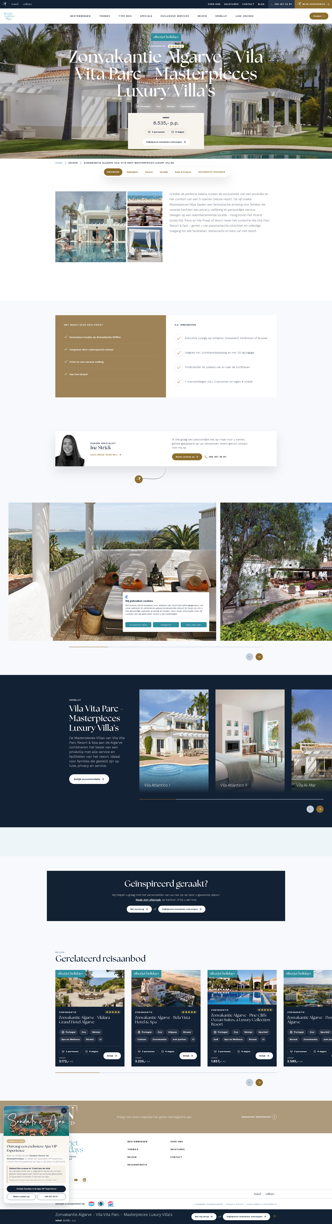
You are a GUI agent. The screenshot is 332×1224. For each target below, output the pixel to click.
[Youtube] (76, 1180)
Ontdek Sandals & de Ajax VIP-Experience (36, 1189)
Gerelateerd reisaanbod (211, 172)
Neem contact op (21, 1197)
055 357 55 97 (51, 1197)
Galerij (149, 172)
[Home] (4, 4)
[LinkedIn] (84, 1180)
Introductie (113, 172)
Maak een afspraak (148, 899)
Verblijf (164, 172)
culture (27, 4)
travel (15, 4)
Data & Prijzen (183, 172)
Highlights (132, 172)
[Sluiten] (275, 1216)
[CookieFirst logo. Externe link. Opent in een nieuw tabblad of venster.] (126, 596)
